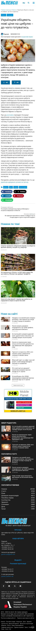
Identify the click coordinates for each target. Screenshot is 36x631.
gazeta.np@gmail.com (8, 554)
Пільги (9, 625)
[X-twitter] (15, 586)
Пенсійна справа (10, 621)
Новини (14, 10)
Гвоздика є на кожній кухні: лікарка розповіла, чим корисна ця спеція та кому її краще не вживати (23, 319)
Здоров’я (29, 621)
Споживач (10, 15)
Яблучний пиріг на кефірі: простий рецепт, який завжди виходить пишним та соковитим (23, 361)
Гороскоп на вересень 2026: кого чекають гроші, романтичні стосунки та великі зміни (22, 353)
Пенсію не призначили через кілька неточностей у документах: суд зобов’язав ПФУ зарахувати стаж (23, 344)
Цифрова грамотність (7, 627)
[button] (33, 2)
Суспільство (4, 623)
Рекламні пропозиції (18, 564)
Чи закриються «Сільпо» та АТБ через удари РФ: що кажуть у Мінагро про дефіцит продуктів (17, 273)
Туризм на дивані (19, 627)
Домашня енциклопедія (26, 623)
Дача (24, 621)
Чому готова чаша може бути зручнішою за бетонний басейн (22, 476)
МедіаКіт (18, 560)
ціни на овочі (23, 187)
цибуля (16, 187)
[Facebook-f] (3, 586)
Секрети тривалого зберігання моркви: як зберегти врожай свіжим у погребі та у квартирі (18, 246)
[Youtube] (20, 586)
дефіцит (6, 187)
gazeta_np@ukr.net (7, 576)
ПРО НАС (18, 530)
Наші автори (18, 538)
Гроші (26, 627)
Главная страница (6, 10)
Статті (6, 629)
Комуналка (19, 621)
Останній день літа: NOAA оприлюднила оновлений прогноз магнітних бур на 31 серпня (23, 377)
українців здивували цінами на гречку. (15, 182)
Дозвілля (3, 625)
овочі (11, 187)
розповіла (10, 115)
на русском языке (27, 37)
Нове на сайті (9, 313)
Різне (2, 629)
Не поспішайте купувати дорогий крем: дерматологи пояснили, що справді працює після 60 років (23, 335)
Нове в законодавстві (17, 625)
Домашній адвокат (14, 623)
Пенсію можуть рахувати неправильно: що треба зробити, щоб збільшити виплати (22, 327)
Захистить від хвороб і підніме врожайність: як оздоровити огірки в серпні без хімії (16, 299)
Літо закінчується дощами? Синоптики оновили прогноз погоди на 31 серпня (21, 369)
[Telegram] (9, 586)
